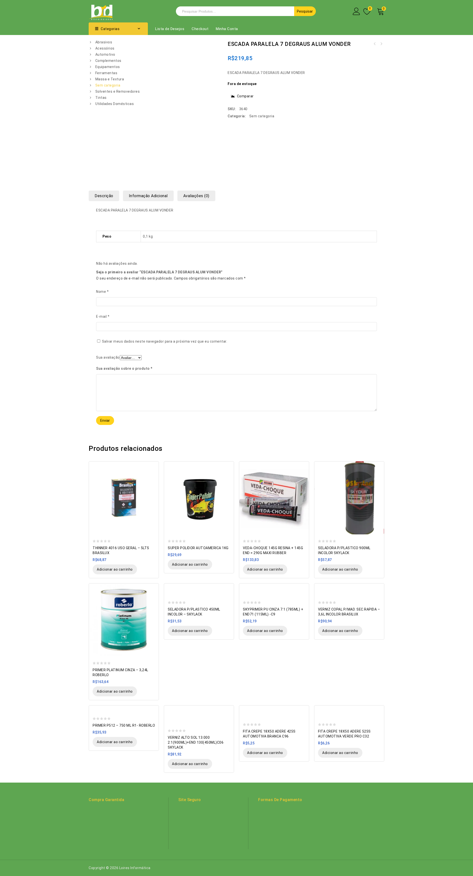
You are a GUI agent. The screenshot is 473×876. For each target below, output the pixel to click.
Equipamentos (107, 67)
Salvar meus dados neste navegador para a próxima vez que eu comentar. (164, 341)
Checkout (200, 29)
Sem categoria (107, 85)
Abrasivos (103, 42)
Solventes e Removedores (117, 91)
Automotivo (105, 54)
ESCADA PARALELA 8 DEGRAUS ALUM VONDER (374, 44)
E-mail (102, 316)
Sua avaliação (108, 357)
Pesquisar (305, 11)
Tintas (101, 98)
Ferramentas (106, 73)
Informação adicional (148, 195)
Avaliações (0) (196, 195)
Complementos (108, 61)
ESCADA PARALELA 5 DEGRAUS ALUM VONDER (381, 44)
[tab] (106, 196)
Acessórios (105, 48)
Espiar (152, 465)
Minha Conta (227, 29)
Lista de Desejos (169, 29)
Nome (102, 292)
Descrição (104, 195)
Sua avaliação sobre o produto (124, 368)
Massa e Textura (109, 79)
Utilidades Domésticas (114, 104)
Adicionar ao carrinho (115, 569)
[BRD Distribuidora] (100, 11)
